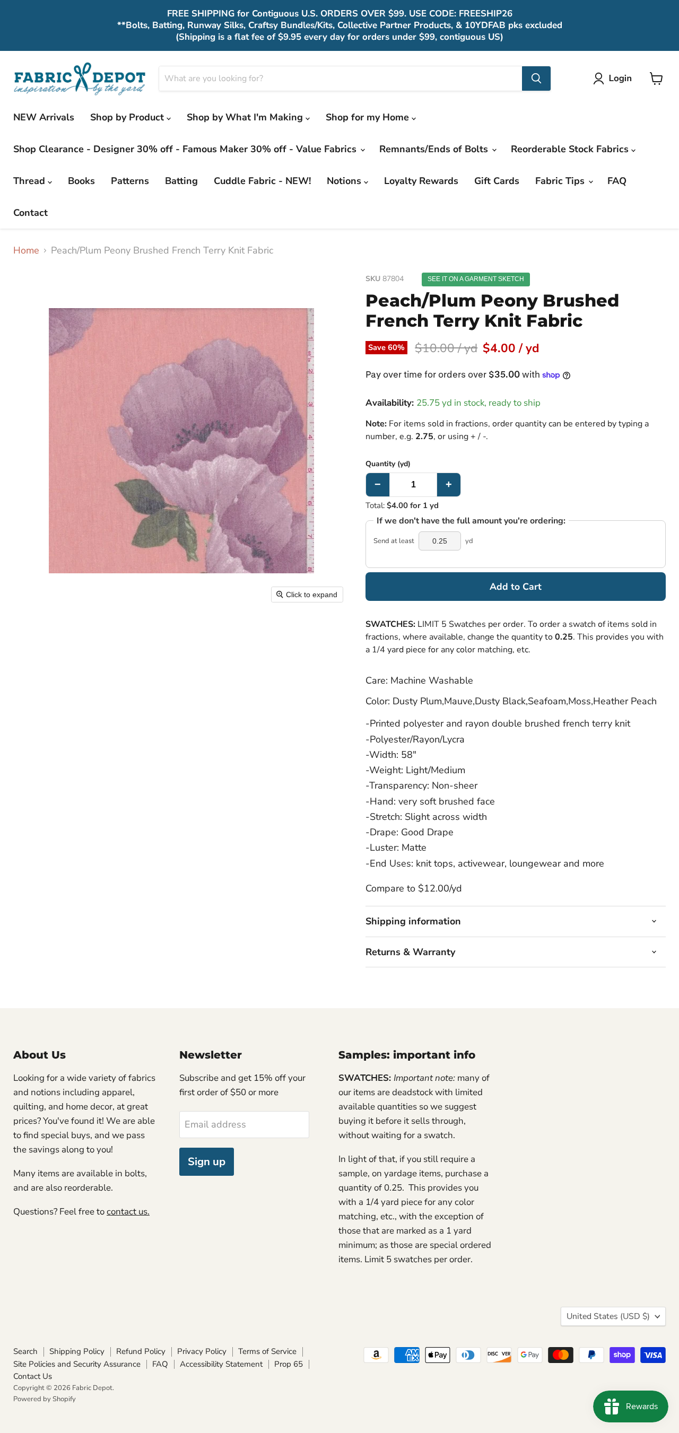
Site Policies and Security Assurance (77, 1364)
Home (26, 250)
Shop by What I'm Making (246, 117)
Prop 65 (288, 1364)
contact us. (128, 1211)
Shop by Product (128, 117)
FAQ (616, 180)
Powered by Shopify (44, 1399)
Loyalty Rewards (421, 180)
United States (608, 1316)
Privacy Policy (202, 1351)
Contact (30, 212)
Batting (181, 180)
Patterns (130, 180)
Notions (345, 180)
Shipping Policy (77, 1351)
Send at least (393, 541)
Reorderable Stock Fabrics (571, 149)
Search (25, 1351)
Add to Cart (516, 586)
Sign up (206, 1162)
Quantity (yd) (388, 464)
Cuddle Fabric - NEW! (262, 180)
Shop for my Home (369, 117)
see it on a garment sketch (476, 279)
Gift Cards (496, 180)
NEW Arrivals (43, 117)
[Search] (536, 78)
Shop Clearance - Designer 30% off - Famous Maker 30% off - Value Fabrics (186, 149)
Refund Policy (141, 1351)
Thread (30, 180)
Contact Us (32, 1376)
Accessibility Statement (221, 1364)
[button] (615, 78)
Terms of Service (267, 1351)
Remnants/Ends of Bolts (435, 149)
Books (81, 180)
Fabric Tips (561, 180)
